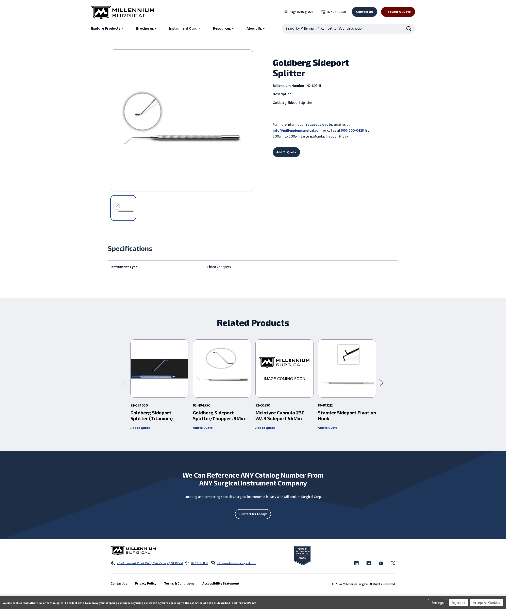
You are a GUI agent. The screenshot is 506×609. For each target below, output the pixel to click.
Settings (437, 603)
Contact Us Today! (253, 514)
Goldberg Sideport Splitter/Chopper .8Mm (219, 415)
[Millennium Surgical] (122, 13)
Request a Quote (398, 11)
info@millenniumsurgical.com (297, 131)
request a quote (319, 125)
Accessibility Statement (220, 583)
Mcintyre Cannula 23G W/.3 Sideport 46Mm (280, 415)
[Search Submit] (408, 28)
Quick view (160, 368)
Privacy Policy (247, 603)
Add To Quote (286, 152)
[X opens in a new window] (393, 563)
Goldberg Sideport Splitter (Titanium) (151, 415)
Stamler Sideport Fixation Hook (347, 415)
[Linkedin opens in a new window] (356, 563)
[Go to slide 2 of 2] (124, 383)
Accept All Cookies (486, 603)
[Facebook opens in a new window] (368, 563)
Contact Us (364, 11)
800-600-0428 (352, 131)
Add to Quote (140, 427)
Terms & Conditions (179, 583)
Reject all (458, 603)
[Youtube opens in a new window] (381, 563)
